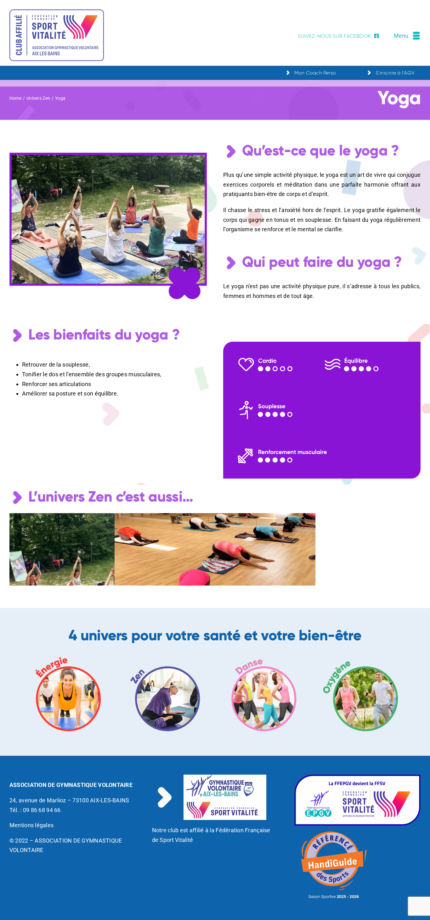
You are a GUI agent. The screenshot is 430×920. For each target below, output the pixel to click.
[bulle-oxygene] (361, 657)
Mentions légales (31, 825)
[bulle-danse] (263, 657)
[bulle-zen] (166, 657)
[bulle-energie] (68, 657)
